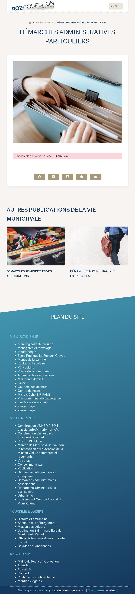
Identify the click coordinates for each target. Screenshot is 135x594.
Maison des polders (31, 527)
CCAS (22, 383)
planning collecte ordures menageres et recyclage (35, 346)
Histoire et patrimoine (33, 519)
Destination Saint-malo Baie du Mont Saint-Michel (40, 532)
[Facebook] (39, 177)
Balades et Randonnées (34, 546)
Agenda (23, 565)
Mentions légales (30, 581)
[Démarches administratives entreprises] (99, 246)
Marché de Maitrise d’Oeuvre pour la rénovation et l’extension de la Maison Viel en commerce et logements (41, 451)
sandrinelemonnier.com (68, 590)
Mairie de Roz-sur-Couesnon (38, 561)
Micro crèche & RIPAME (34, 394)
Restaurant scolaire (31, 363)
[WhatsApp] (81, 177)
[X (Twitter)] (53, 177)
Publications (26, 468)
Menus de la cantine (32, 359)
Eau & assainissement (33, 402)
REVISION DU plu (30, 441)
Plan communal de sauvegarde (39, 398)
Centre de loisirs (29, 391)
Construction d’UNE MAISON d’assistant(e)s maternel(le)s (38, 427)
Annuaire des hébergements (37, 523)
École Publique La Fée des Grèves (41, 356)
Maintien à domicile (31, 379)
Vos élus (24, 461)
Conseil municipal (30, 464)
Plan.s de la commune (33, 371)
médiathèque (27, 352)
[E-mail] (95, 177)
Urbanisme (25, 495)
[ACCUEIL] (30, 22)
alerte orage (26, 406)
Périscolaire (26, 367)
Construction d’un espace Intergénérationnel (35, 435)
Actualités (25, 569)
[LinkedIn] (67, 177)
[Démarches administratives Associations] (36, 246)
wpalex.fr (111, 590)
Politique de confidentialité (36, 577)
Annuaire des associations (36, 375)
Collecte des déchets (32, 387)
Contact (23, 573)
